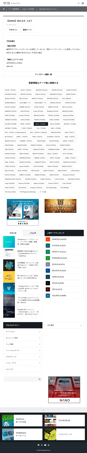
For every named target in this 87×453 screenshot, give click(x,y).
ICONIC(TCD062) (65, 145)
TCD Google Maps (51, 187)
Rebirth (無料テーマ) (40, 103)
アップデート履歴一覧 (43, 74)
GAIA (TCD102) (24, 111)
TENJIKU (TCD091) (39, 120)
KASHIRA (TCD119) (10, 94)
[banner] (23, 212)
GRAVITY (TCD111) (37, 98)
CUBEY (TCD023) (45, 179)
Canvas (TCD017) (53, 183)
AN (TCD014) (22, 187)
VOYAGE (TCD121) (57, 90)
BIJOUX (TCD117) (40, 94)
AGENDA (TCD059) (38, 149)
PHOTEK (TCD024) (30, 179)
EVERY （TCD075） (22, 136)
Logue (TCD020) (10, 183)
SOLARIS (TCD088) (10, 124)
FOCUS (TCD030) (10, 175)
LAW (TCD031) (75, 170)
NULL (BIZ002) (66, 98)
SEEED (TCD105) (53, 107)
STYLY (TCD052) (68, 153)
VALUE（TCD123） (26, 90)
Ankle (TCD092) (25, 120)
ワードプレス (10, 331)
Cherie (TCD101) (38, 111)
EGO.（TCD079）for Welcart (38, 132)
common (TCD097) (24, 115)
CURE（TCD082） (27, 128)
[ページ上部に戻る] (43, 410)
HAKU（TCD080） (56, 128)
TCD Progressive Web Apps (28, 192)
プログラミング (11, 357)
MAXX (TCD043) (54, 162)
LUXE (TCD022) (59, 179)
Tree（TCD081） (42, 128)
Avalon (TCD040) (24, 166)
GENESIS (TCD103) (11, 111)
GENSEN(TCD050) (25, 158)
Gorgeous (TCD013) (36, 187)
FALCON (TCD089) (68, 120)
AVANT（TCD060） (23, 149)
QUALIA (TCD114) (10, 98)
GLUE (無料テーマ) (25, 103)
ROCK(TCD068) (54, 141)
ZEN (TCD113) (23, 98)
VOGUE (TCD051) (10, 158)
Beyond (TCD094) (68, 115)
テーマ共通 (43, 192)
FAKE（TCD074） (37, 136)
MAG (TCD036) (9, 170)
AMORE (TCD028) (40, 175)
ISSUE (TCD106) (39, 107)
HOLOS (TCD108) (10, 107)
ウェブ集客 (9, 344)
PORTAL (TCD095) (53, 115)
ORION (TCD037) (67, 166)
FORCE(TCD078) (56, 132)
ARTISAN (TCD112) (52, 98)
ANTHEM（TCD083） (11, 128)
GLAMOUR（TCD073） (54, 136)
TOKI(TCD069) (41, 141)
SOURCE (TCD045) (25, 162)
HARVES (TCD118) (26, 94)
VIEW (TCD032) (62, 170)
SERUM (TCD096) (39, 115)
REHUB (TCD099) (67, 111)
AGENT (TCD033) (48, 170)
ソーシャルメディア (12, 350)
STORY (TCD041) (10, 166)
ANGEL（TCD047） (71, 158)
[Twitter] (42, 445)
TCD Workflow (65, 187)
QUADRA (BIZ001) (10, 103)
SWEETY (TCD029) (25, 175)
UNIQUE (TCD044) (40, 162)
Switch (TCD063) (51, 145)
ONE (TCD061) (9, 149)
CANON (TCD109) (70, 103)
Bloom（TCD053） (53, 153)
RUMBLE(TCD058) (53, 149)
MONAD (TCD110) (55, 103)
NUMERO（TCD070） (26, 141)
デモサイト (13, 30)
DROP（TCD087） (26, 124)
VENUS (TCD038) (52, 166)
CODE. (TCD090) (54, 120)
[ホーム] (4, 9)
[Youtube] (45, 445)
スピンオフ (9, 369)
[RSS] (48, 445)
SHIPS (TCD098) (10, 115)
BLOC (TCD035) (22, 170)
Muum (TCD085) (55, 124)
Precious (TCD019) (24, 183)
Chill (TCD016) (67, 183)
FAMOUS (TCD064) (36, 145)
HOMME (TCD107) (24, 107)
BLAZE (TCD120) (72, 90)
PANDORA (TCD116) (56, 94)
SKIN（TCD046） (10, 162)
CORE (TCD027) (54, 175)
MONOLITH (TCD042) (69, 162)
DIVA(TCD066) (9, 145)
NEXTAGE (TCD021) (74, 179)
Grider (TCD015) (10, 187)
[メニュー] (83, 3)
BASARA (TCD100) (52, 111)
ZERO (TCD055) (24, 153)
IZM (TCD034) (35, 170)
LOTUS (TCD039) (38, 166)
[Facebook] (38, 445)
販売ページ (27, 30)
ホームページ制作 (12, 338)
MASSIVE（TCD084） (70, 124)
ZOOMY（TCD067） (69, 141)
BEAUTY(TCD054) (38, 153)
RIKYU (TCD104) (67, 107)
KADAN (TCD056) (10, 153)
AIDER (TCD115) (71, 94)
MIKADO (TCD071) (10, 141)
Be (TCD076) (9, 136)
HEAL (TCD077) (69, 132)
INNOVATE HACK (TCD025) (13, 179)
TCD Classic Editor (10, 192)
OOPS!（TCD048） (55, 158)
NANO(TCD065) (22, 145)
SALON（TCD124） (11, 90)
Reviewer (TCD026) (68, 175)
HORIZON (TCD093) (11, 120)
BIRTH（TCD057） (69, 149)
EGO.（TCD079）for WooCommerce (15, 132)
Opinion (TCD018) (39, 183)
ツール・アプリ (11, 363)
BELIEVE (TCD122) (41, 90)
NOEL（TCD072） (70, 136)
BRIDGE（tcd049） (40, 158)
